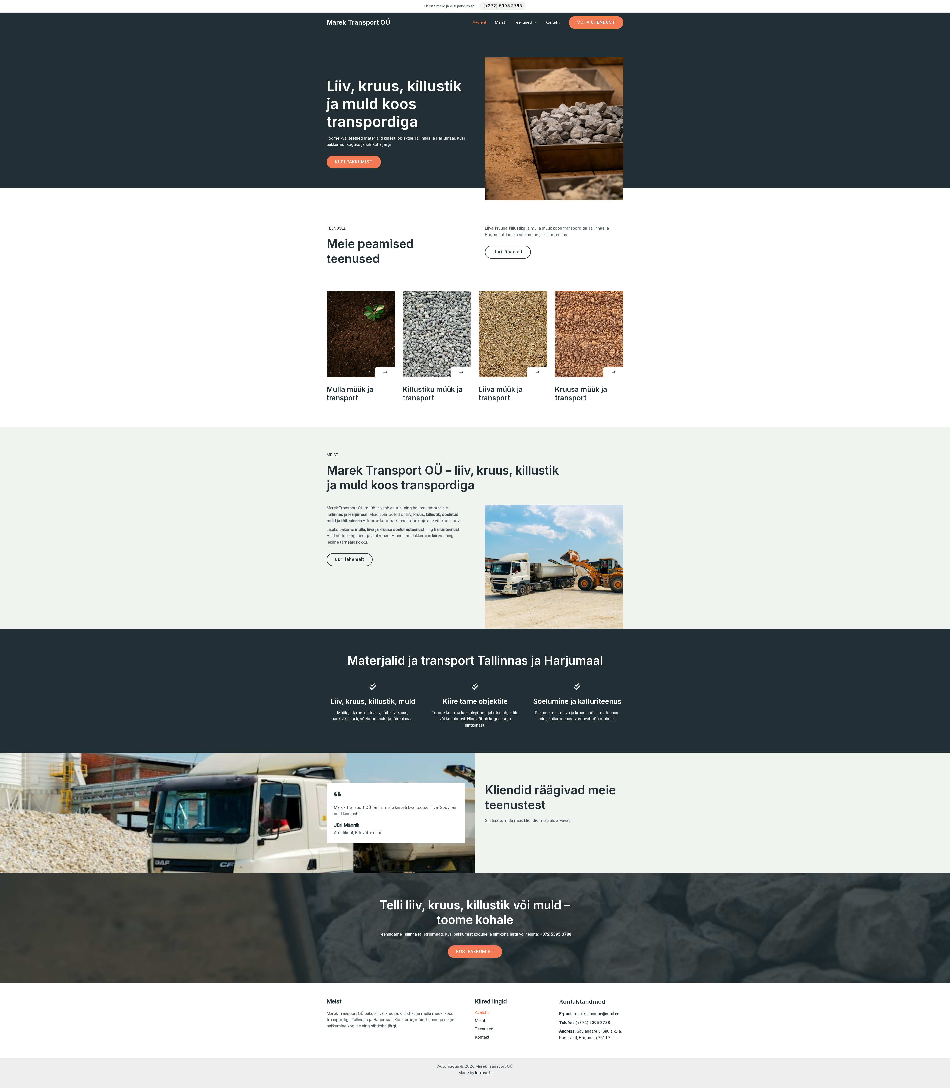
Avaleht (482, 1012)
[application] (534, 22)
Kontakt (482, 1037)
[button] (502, 6)
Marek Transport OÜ (358, 22)
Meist (480, 1021)
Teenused (484, 1029)
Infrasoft (483, 1073)
